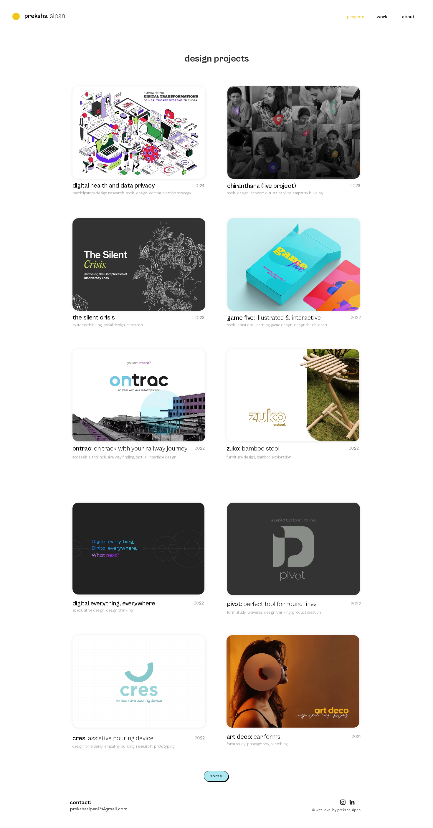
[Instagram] (342, 802)
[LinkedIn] (352, 802)
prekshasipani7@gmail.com (99, 809)
